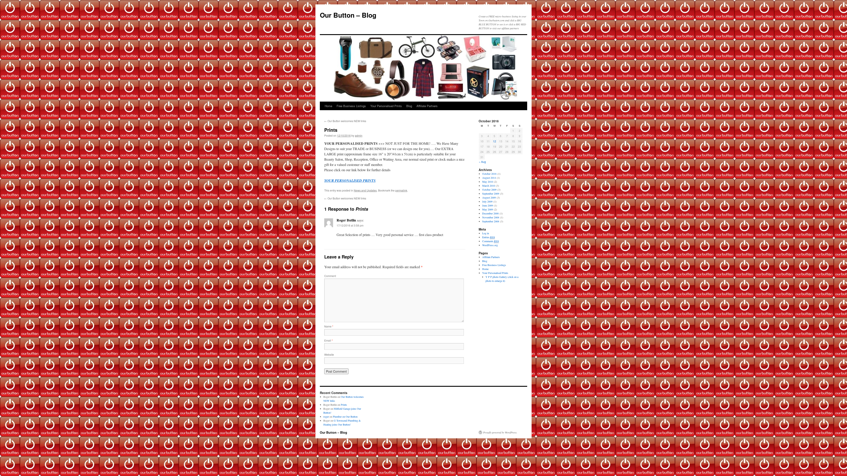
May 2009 (487, 209)
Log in (485, 233)
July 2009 (487, 201)
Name (328, 326)
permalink (401, 190)
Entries (488, 237)
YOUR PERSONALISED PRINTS (350, 180)
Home (328, 106)
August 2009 (489, 197)
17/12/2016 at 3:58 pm (350, 225)
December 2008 (490, 213)
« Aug (482, 162)
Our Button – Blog (348, 15)
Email (328, 340)
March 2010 (488, 185)
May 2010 (487, 181)
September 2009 (490, 193)
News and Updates (365, 190)
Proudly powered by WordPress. (500, 432)
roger (326, 416)
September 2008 (490, 221)
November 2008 (490, 217)
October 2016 (489, 173)
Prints (344, 404)
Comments (490, 241)
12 (494, 141)
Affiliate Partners (427, 106)
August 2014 (489, 177)
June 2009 (487, 205)
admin (358, 135)
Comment (330, 276)
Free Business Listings (351, 106)
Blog (409, 106)
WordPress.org (490, 245)
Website (329, 354)
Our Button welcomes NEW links (345, 121)
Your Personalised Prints (386, 106)
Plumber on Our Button (345, 416)
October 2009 (489, 189)
